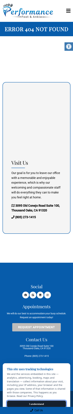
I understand (36, 404)
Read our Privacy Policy (30, 396)
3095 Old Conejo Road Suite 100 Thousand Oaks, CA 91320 (36, 347)
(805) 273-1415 (25, 217)
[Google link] (33, 295)
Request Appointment (36, 327)
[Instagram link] (47, 295)
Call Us (38, 410)
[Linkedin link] (40, 295)
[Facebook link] (25, 295)
